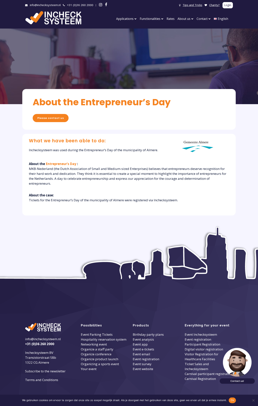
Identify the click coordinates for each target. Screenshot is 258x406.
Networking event (94, 344)
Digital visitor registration (204, 349)
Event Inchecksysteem (201, 334)
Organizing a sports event (100, 364)
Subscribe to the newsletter (45, 371)
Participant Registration (202, 344)
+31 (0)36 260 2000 (80, 5)
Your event (89, 369)
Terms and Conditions (41, 380)
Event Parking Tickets (97, 334)
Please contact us (50, 118)
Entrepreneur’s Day (61, 164)
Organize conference (96, 354)
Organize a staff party (97, 349)
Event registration (146, 359)
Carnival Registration (200, 379)
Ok (232, 400)
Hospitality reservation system (103, 339)
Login (227, 5)
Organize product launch (99, 359)
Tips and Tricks (192, 5)
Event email (141, 354)
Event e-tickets (143, 349)
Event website (143, 369)
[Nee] (253, 400)
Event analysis (143, 339)
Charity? (214, 5)
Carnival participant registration (209, 374)
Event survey (142, 364)
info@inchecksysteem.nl (45, 5)
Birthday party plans (148, 334)
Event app (140, 344)
